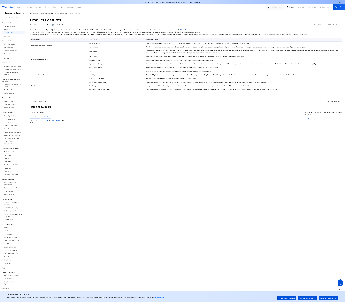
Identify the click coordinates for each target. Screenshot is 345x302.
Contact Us (5, 288)
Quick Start (5, 58)
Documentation (34, 13)
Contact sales (44, 120)
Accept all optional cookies (287, 298)
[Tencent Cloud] (7, 7)
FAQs (3, 268)
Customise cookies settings (328, 298)
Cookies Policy (159, 297)
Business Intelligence (47, 13)
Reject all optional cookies (307, 298)
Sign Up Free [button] (339, 7)
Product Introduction (61, 13)
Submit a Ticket (56, 120)
